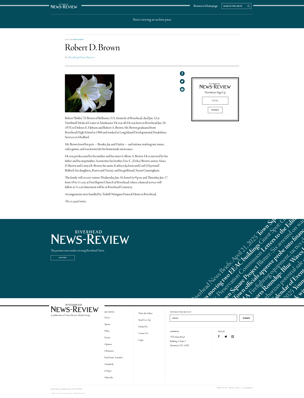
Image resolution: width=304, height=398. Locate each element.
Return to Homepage (206, 6)
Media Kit (142, 326)
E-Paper (108, 370)
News (107, 317)
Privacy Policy (235, 388)
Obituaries (79, 39)
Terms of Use (222, 388)
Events (107, 337)
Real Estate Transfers (113, 357)
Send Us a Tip (144, 320)
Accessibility (248, 388)
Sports (107, 324)
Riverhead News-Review (81, 57)
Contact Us (143, 333)
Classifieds (109, 364)
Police (107, 331)
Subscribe (63, 258)
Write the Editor (145, 313)
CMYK (79, 389)
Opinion (108, 344)
